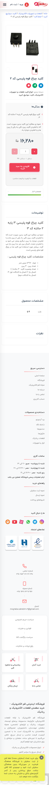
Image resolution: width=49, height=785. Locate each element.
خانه (45, 13)
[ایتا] (7, 522)
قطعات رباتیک (39, 438)
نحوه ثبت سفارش (37, 490)
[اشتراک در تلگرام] (41, 85)
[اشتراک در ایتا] (34, 85)
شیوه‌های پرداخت (37, 500)
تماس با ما (40, 394)
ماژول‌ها (41, 433)
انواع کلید (38, 16)
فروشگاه (41, 380)
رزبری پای (40, 424)
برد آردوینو (40, 419)
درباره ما (41, 389)
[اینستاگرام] (42, 522)
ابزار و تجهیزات (39, 443)
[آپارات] (21, 522)
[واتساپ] (28, 522)
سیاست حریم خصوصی (24, 619)
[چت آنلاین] (28, 85)
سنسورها (41, 429)
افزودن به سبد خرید (22, 167)
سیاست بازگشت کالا (24, 637)
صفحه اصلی (40, 375)
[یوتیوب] (14, 522)
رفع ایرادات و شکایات (24, 646)
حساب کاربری (39, 399)
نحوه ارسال (40, 495)
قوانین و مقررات (24, 628)
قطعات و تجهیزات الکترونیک (30, 13)
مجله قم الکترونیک (37, 385)
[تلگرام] (35, 522)
